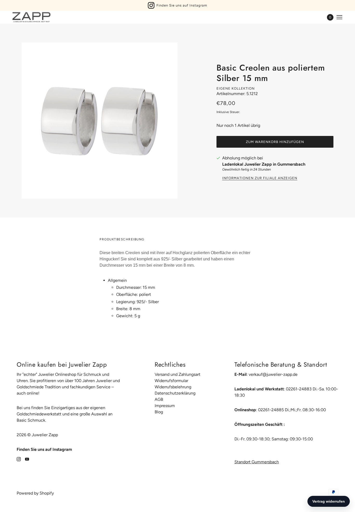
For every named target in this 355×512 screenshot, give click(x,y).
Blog (159, 411)
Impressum (165, 405)
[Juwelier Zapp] (31, 17)
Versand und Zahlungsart (177, 374)
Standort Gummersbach (256, 461)
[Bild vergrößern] (100, 120)
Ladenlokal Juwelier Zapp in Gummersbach (263, 164)
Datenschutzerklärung (175, 393)
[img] (19, 459)
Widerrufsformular (171, 380)
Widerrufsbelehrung (173, 386)
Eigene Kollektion (235, 88)
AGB (159, 399)
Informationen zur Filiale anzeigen (259, 178)
